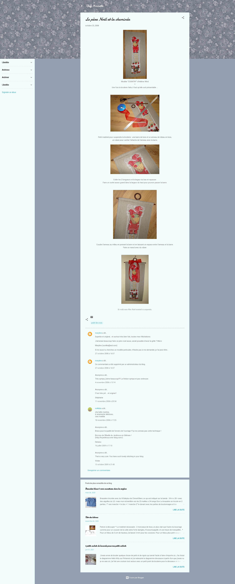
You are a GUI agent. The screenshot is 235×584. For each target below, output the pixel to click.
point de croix (96, 323)
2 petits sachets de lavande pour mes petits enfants (105, 545)
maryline (98, 333)
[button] (183, 18)
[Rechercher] (187, 6)
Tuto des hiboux (91, 517)
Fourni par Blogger (136, 578)
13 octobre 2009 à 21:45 (105, 464)
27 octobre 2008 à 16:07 (105, 353)
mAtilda (98, 408)
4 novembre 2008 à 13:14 (105, 382)
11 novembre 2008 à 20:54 (105, 401)
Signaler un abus (9, 92)
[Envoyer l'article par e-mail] (91, 318)
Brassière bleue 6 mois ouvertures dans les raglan (105, 488)
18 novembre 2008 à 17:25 (105, 420)
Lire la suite (178, 510)
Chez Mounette (94, 6)
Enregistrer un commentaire (99, 470)
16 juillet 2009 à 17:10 (103, 446)
